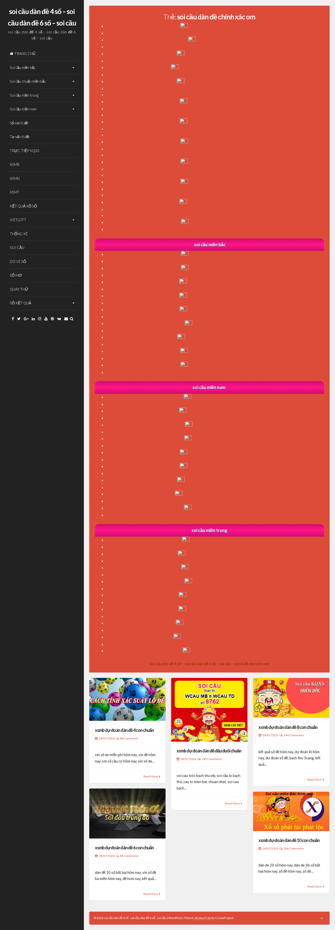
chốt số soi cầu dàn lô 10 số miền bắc (219, 351)
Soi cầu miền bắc (23, 67)
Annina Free (203, 918)
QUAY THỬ (19, 289)
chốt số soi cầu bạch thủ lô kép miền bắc (219, 54)
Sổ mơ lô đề (19, 123)
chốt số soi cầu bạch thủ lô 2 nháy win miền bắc (219, 67)
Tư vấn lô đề (19, 136)
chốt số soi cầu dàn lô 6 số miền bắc (219, 254)
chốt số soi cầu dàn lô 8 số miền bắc (219, 268)
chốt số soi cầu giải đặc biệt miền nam (219, 411)
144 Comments (293, 735)
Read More (150, 776)
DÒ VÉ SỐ (18, 261)
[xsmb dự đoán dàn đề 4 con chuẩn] (127, 699)
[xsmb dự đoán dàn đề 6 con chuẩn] (127, 813)
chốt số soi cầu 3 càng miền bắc (218, 324)
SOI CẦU (17, 247)
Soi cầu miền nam (23, 109)
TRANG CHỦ (24, 53)
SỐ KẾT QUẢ (20, 303)
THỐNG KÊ (19, 234)
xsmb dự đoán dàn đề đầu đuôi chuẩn (209, 750)
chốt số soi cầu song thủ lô (219, 40)
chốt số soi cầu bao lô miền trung (219, 582)
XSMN (15, 178)
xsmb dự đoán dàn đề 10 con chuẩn (289, 840)
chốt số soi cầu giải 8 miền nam (219, 425)
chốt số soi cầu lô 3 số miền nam (219, 508)
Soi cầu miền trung (24, 95)
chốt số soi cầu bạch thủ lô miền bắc (219, 26)
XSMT (14, 192)
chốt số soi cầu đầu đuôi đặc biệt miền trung (219, 637)
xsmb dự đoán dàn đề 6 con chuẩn (124, 847)
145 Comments (212, 759)
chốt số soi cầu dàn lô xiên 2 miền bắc (219, 282)
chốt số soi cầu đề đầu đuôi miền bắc (218, 365)
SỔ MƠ (16, 275)
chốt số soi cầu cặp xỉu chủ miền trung (218, 595)
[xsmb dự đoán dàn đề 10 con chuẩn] (291, 811)
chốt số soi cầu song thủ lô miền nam (219, 466)
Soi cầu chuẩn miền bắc (28, 81)
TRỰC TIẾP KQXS (24, 150)
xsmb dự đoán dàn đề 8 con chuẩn (287, 727)
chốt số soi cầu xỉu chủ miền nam (218, 397)
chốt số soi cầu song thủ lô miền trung (219, 609)
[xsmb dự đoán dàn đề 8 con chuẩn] (291, 698)
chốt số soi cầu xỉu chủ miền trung (219, 540)
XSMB (14, 164)
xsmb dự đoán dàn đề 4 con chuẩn (124, 730)
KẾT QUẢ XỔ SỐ (23, 206)
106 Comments (293, 848)
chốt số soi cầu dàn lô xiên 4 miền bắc (218, 310)
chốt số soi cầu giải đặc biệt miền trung (219, 554)
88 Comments (129, 738)
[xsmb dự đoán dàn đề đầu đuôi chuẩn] (209, 710)
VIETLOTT (18, 220)
